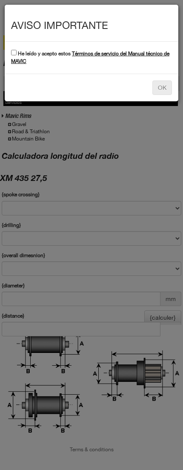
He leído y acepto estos (90, 57)
